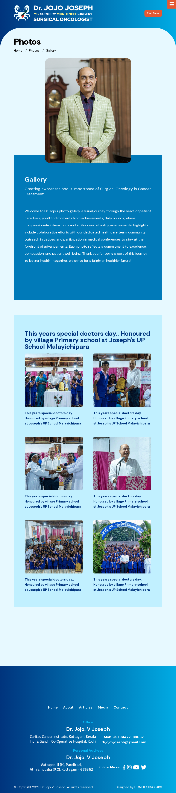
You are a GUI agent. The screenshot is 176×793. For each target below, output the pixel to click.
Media (103, 707)
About (68, 707)
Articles (86, 707)
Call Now (153, 13)
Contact (121, 707)
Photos (34, 51)
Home (18, 51)
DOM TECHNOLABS (148, 787)
